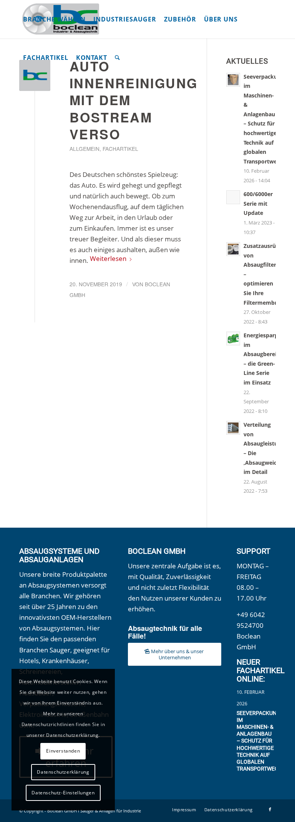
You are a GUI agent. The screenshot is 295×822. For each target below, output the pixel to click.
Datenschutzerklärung (63, 772)
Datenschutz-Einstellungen (62, 792)
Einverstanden (63, 751)
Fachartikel (120, 148)
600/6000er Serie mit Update (258, 203)
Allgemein (84, 148)
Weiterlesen (108, 258)
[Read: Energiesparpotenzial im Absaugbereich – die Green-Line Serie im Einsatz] (233, 338)
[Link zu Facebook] (270, 809)
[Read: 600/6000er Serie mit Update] (233, 197)
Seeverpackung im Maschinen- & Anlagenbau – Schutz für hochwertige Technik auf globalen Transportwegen (261, 741)
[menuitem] (54, 19)
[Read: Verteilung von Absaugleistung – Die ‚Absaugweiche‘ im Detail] (233, 428)
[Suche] (117, 57)
